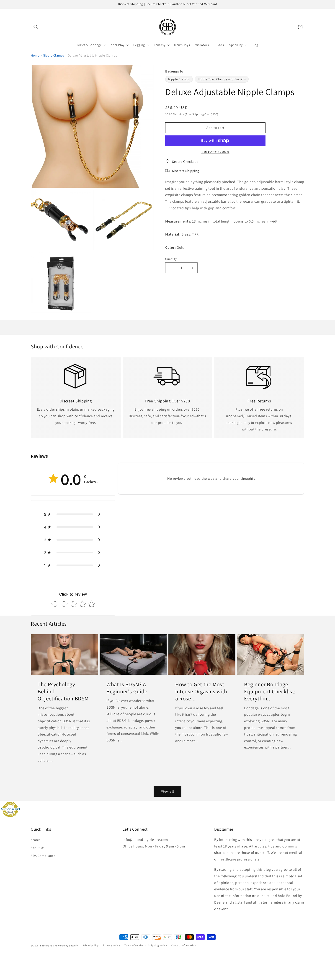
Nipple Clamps (53, 55)
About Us (37, 848)
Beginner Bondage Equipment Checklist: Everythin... (270, 691)
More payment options (215, 151)
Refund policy (90, 945)
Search (36, 840)
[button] (36, 27)
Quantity (171, 259)
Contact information (183, 945)
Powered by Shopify (66, 945)
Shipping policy (157, 945)
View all (167, 791)
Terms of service (134, 945)
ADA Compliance (43, 856)
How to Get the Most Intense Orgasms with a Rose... (201, 691)
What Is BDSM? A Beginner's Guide (126, 688)
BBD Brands (47, 945)
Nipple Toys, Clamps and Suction (222, 79)
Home (35, 55)
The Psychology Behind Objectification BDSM (63, 691)
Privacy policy (111, 945)
